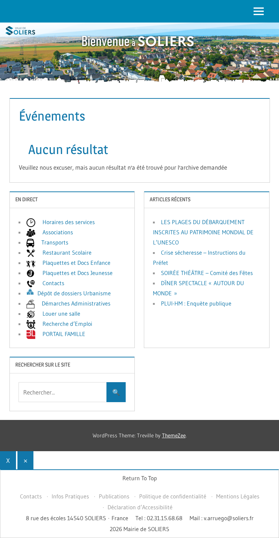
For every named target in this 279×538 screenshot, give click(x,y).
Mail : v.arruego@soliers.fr (222, 518)
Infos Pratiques (70, 496)
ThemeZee (174, 435)
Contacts (31, 496)
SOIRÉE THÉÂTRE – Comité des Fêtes (207, 272)
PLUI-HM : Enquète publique (196, 303)
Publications (114, 496)
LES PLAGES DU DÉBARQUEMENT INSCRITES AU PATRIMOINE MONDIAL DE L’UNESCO (203, 232)
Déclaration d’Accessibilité (140, 507)
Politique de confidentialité (172, 496)
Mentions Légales (237, 496)
